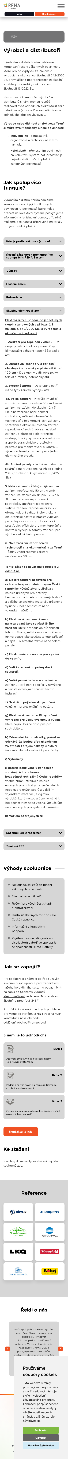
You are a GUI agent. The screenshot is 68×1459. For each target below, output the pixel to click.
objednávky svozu (32, 115)
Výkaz (19, 14)
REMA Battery (42, 947)
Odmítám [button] (40, 1437)
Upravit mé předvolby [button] (41, 1445)
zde (19, 1165)
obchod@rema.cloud (31, 1022)
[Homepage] (11, 8)
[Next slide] (60, 1349)
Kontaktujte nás (20, 1131)
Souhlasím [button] (41, 1430)
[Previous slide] (7, 1349)
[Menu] (61, 6)
